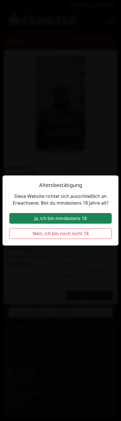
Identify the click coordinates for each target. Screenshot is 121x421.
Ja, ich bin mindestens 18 (60, 218)
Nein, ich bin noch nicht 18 (61, 233)
